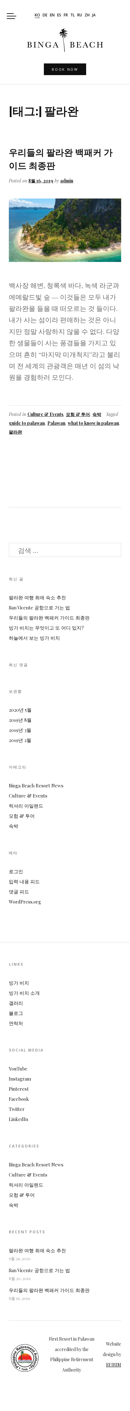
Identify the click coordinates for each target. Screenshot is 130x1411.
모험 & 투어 (78, 414)
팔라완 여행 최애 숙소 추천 (37, 597)
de (45, 15)
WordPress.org (25, 901)
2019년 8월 (20, 720)
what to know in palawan (93, 423)
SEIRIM (113, 1365)
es (59, 15)
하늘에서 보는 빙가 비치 (34, 638)
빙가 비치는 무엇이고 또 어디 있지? (46, 628)
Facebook (19, 1099)
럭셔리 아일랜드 (26, 806)
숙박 (96, 414)
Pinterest (19, 1089)
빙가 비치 (19, 983)
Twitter (17, 1109)
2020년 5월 (20, 710)
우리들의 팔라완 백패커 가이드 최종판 (49, 617)
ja (94, 15)
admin (66, 181)
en (52, 15)
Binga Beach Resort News (36, 785)
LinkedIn (18, 1119)
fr (66, 15)
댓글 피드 (19, 891)
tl (72, 15)
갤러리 (16, 1003)
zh (87, 15)
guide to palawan (27, 423)
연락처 (16, 1023)
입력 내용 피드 (24, 881)
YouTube (18, 1068)
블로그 (16, 1013)
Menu (11, 16)
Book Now (65, 69)
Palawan (56, 423)
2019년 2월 (20, 740)
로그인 (16, 871)
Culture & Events (45, 414)
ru (79, 15)
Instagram (20, 1079)
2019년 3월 (20, 730)
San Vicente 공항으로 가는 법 (39, 607)
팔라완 (15, 432)
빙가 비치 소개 (24, 993)
